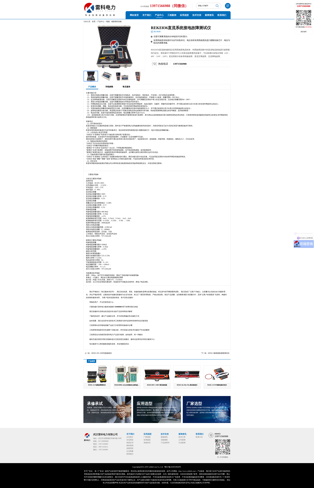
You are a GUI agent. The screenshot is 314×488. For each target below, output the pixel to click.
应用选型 (184, 15)
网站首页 (134, 15)
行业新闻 (182, 443)
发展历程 (129, 448)
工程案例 (171, 15)
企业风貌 (129, 451)
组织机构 (129, 445)
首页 (93, 21)
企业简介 (129, 437)
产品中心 (159, 15)
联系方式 (199, 437)
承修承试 (147, 443)
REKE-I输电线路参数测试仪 (218, 353)
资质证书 (129, 443)
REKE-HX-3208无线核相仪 (102, 353)
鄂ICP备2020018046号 (172, 467)
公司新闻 (182, 440)
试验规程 (164, 440)
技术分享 (182, 437)
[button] (133, 75)
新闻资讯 (209, 15)
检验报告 (164, 437)
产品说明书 (165, 443)
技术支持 (196, 15)
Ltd (161, 467)
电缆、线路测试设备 (114, 21)
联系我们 (221, 15)
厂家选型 (147, 437)
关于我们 (146, 15)
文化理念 (129, 440)
